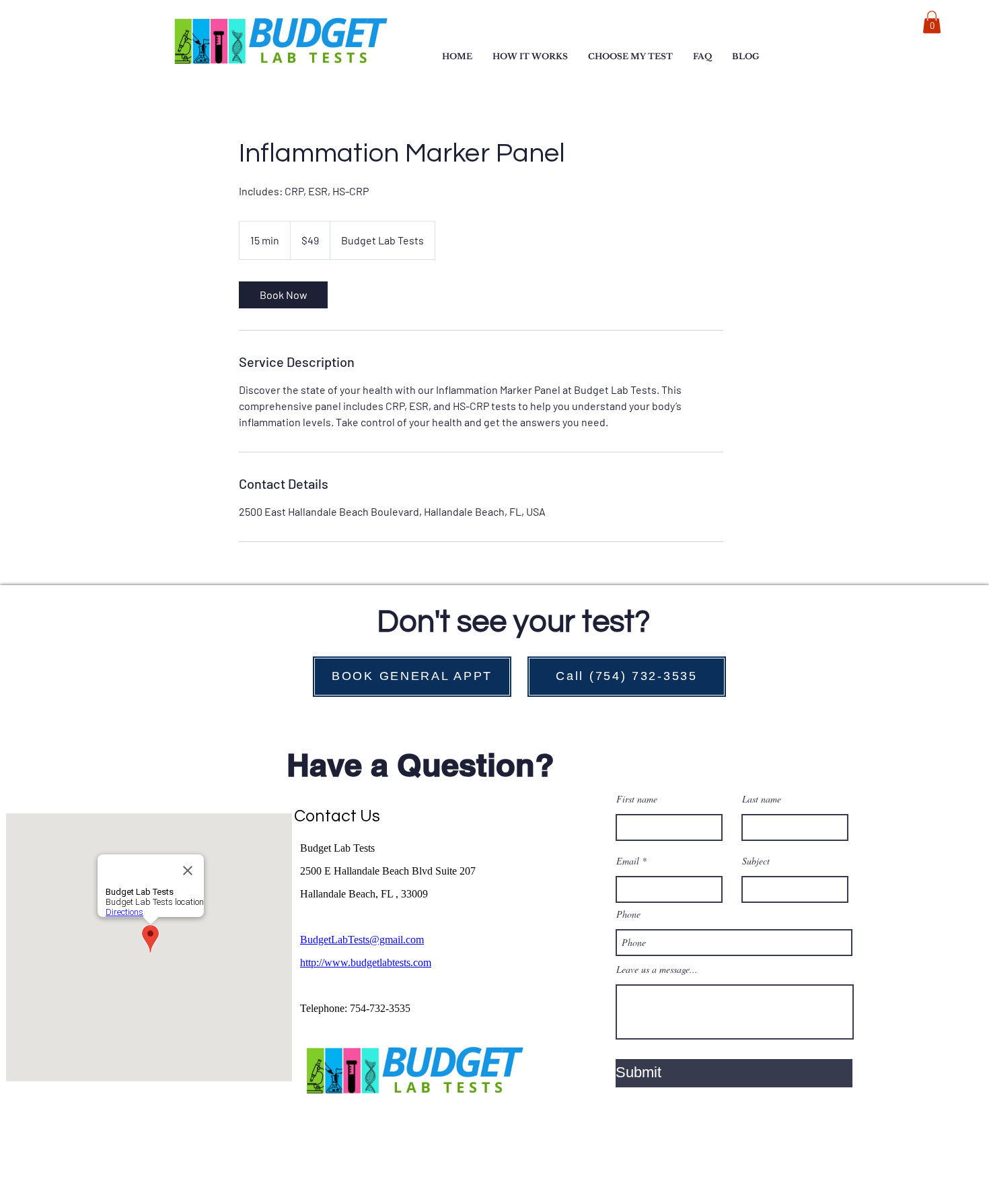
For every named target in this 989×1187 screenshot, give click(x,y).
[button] (630, 56)
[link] (283, 294)
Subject (756, 861)
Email (627, 861)
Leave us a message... (657, 969)
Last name (761, 799)
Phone (628, 914)
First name (636, 799)
